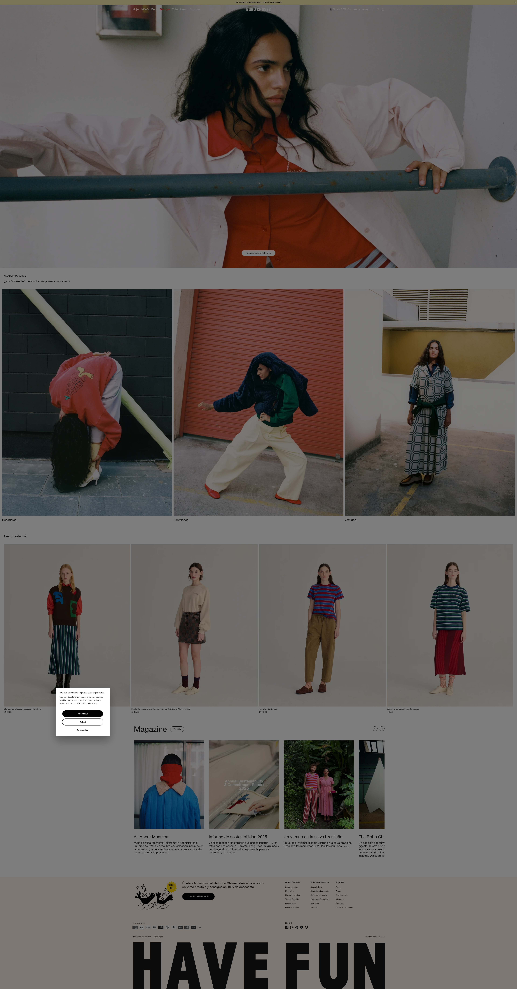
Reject (83, 722)
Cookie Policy (91, 703)
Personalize (82, 730)
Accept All (83, 713)
